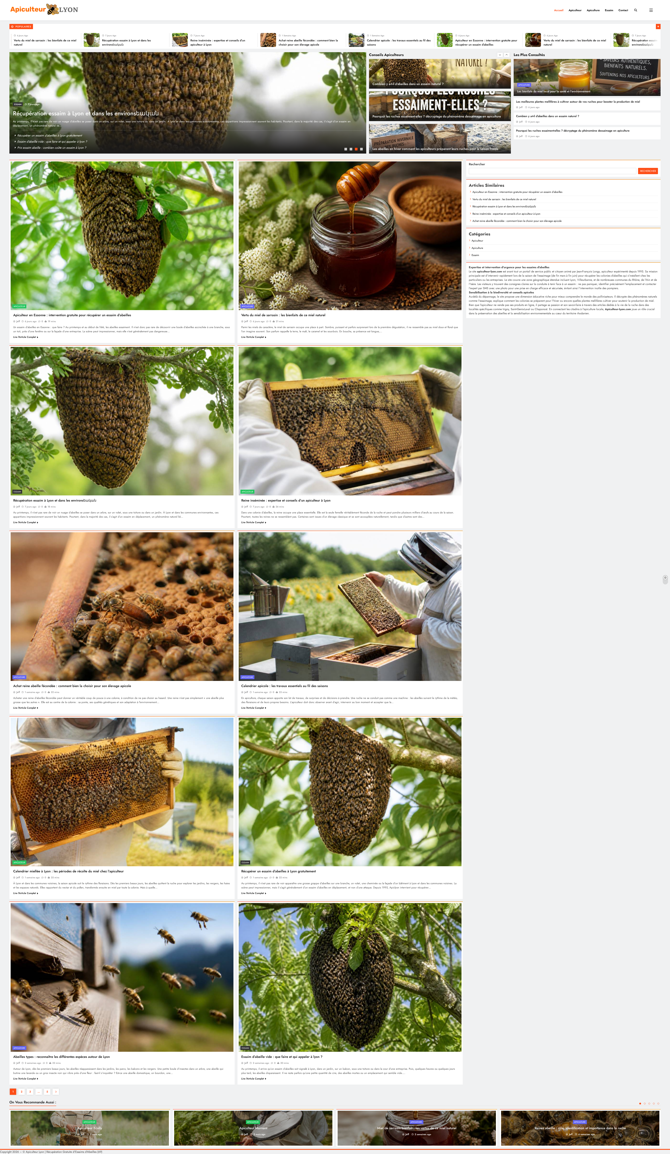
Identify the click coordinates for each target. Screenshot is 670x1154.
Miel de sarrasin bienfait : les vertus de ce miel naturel (416, 1128)
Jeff (521, 107)
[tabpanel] (187, 103)
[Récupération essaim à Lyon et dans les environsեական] (287, 40)
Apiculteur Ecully (90, 1128)
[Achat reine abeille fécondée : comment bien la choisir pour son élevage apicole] (464, 40)
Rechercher (477, 164)
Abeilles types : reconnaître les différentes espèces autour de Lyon (61, 1056)
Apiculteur (575, 10)
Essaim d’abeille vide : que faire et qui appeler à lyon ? (281, 1056)
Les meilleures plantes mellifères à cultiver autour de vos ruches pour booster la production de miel (578, 102)
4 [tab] (362, 149)
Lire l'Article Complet (24, 337)
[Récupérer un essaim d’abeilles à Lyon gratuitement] (350, 792)
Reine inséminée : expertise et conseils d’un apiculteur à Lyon (56, 135)
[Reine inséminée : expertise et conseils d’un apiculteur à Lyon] (376, 40)
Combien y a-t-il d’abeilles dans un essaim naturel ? (547, 116)
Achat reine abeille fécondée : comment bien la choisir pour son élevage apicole (72, 686)
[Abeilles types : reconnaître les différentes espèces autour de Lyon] (122, 977)
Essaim (609, 10)
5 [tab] (658, 1103)
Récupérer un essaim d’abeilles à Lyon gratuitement (278, 871)
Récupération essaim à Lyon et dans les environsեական (54, 500)
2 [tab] (351, 149)
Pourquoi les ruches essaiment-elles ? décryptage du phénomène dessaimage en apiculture (573, 131)
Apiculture (593, 10)
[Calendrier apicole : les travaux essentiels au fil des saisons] (22, 40)
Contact (623, 10)
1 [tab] (346, 149)
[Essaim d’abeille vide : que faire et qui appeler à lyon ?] (350, 977)
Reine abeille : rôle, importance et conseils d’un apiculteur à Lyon (58, 148)
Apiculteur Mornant (253, 1128)
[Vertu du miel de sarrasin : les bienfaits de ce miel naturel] (199, 40)
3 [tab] (356, 149)
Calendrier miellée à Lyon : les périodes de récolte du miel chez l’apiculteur (65, 141)
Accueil (558, 10)
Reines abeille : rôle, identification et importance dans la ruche (580, 1128)
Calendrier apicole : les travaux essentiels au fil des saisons (284, 686)
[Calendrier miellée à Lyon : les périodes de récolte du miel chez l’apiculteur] (122, 792)
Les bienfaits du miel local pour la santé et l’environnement (553, 91)
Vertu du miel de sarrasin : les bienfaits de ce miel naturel (283, 315)
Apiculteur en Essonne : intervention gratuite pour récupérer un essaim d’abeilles (116, 113)
